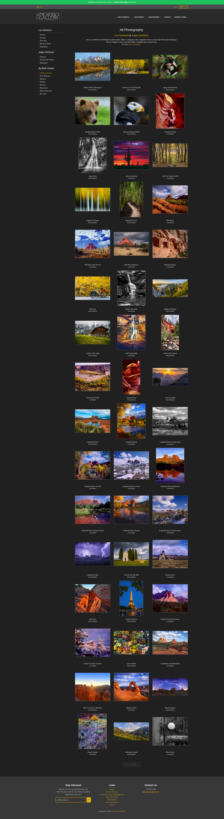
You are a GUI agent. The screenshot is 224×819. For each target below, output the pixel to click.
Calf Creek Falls (131, 353)
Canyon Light (170, 398)
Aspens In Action (92, 220)
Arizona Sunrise (131, 176)
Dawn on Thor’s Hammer (92, 708)
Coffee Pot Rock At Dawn (170, 619)
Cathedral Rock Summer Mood (92, 530)
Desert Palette (93, 752)
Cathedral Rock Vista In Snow (170, 530)
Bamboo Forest (131, 220)
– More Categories (45, 91)
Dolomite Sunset (131, 752)
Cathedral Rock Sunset (131, 530)
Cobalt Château (131, 619)
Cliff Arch (92, 619)
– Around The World (46, 60)
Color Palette (131, 664)
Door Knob (170, 752)
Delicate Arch (131, 708)
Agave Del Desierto (170, 87)
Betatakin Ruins (170, 265)
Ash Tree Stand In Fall (170, 176)
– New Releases (44, 76)
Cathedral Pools (92, 442)
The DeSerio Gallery (118, 811)
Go (89, 800)
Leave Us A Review (112, 802)
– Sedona (41, 35)
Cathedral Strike (92, 575)
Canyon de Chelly (92, 398)
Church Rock (170, 575)
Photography (123, 17)
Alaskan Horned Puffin (131, 132)
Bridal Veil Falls (131, 309)
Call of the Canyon (170, 353)
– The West (42, 41)
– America (42, 57)
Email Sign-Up (112, 800)
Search (112, 789)
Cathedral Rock (131, 442)
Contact (167, 17)
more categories (134, 44)
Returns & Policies (112, 792)
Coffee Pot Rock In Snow (92, 664)
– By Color (42, 94)
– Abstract (42, 79)
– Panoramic (43, 88)
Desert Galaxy (170, 708)
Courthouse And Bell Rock (170, 664)
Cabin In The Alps (92, 353)
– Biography (43, 47)
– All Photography (45, 73)
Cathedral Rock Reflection (170, 486)
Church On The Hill (131, 575)
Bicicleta (92, 309)
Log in (175, 7)
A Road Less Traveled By (131, 87)
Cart (184, 7)
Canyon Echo (131, 398)
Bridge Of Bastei (170, 309)
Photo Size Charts (112, 797)
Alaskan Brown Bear (92, 132)
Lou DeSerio (139, 17)
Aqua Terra (93, 176)
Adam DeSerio (154, 17)
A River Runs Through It (93, 87)
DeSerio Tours (180, 17)
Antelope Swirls (170, 132)
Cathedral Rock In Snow (131, 486)
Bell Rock (170, 220)
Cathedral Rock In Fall (92, 486)
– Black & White (44, 44)
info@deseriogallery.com (151, 792)
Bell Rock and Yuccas (93, 265)
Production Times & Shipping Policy (112, 794)
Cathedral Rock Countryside (170, 442)
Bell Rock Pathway (131, 265)
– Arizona (42, 38)
